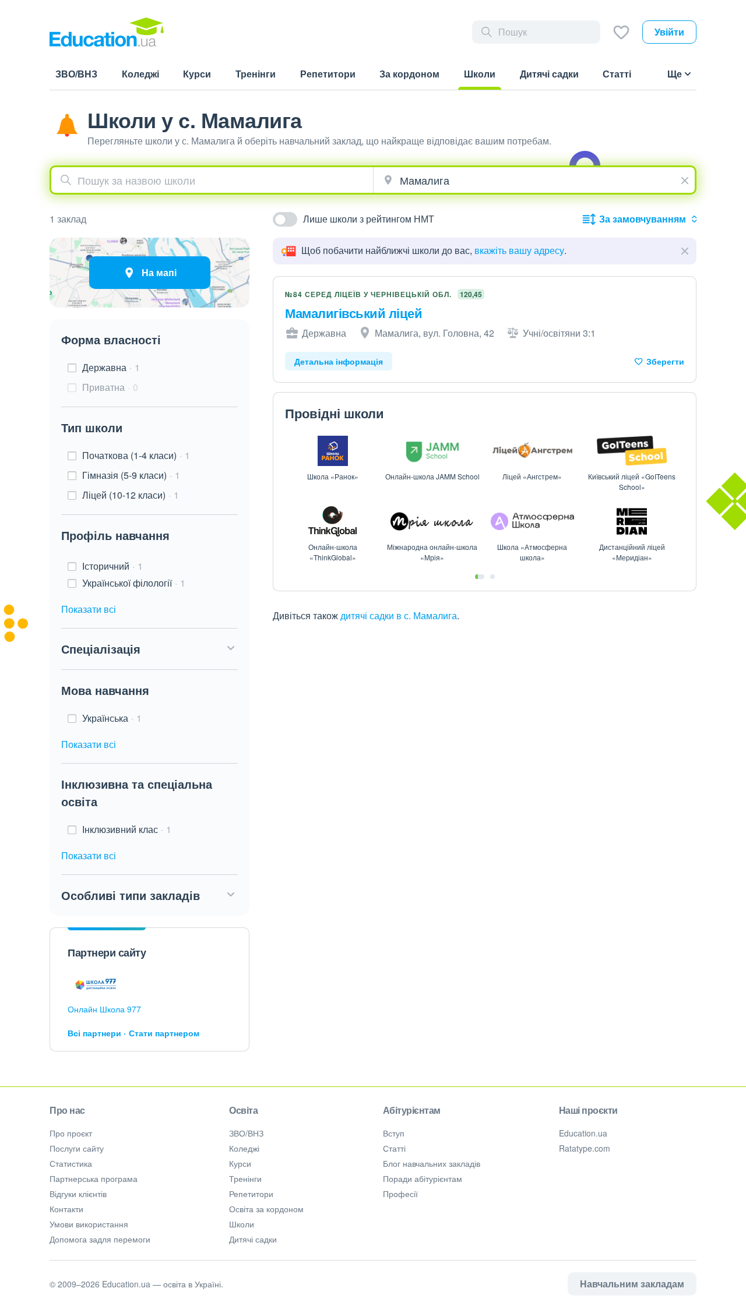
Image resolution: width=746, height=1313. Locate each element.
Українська (112, 718)
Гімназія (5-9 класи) (131, 475)
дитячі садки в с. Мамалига (398, 615)
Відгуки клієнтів (78, 1193)
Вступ (393, 1133)
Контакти (66, 1209)
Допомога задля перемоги (100, 1239)
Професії (400, 1193)
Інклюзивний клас (126, 829)
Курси (240, 1163)
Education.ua (583, 1133)
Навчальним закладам (632, 1283)
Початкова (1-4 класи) (136, 455)
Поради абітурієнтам (422, 1178)
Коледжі (244, 1148)
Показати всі (88, 609)
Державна (111, 367)
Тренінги (245, 1178)
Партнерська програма (94, 1178)
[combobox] (212, 180)
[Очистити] (686, 178)
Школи (241, 1224)
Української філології (133, 583)
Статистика (71, 1163)
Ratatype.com (584, 1148)
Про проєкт (71, 1133)
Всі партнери (94, 1033)
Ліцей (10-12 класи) (130, 495)
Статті (394, 1148)
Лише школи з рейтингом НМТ (368, 218)
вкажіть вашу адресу (519, 250)
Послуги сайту (77, 1148)
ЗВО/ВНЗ (246, 1133)
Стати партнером (164, 1033)
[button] (149, 649)
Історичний (112, 566)
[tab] (479, 576)
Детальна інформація (338, 361)
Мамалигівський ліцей (353, 312)
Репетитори (251, 1193)
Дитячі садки (253, 1239)
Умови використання (89, 1224)
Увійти (669, 31)
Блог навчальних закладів (431, 1163)
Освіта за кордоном (266, 1209)
